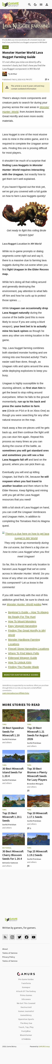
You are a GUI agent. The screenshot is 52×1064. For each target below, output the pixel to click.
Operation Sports (26, 1019)
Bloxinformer (26, 1035)
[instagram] (12, 937)
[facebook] (26, 937)
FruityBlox (26, 1031)
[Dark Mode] (35, 4)
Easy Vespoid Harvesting (22, 626)
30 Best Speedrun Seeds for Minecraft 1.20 (13, 731)
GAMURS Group (44, 1046)
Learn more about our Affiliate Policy (15, 693)
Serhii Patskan (9, 739)
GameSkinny (26, 1015)
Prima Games (26, 995)
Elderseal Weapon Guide (22, 657)
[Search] (29, 4)
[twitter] (19, 937)
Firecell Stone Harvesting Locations (28, 648)
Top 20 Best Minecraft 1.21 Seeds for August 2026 (37, 733)
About (5, 949)
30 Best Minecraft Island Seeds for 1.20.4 (13, 772)
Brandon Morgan (35, 783)
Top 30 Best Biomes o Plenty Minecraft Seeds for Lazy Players (37, 774)
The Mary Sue (26, 1023)
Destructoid (26, 1007)
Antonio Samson (10, 862)
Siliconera (26, 999)
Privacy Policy (8, 957)
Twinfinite (26, 983)
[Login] (47, 4)
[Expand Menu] (41, 4)
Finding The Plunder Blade (23, 667)
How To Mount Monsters (22, 621)
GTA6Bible (26, 1039)
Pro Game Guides (26, 979)
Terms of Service (9, 953)
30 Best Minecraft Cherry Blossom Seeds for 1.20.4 (13, 854)
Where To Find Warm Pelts (23, 653)
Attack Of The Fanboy (26, 991)
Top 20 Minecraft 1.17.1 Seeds (37, 815)
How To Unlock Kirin (19, 662)
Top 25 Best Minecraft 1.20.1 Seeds (12, 816)
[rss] (5, 937)
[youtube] (34, 937)
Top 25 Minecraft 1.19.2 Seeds (37, 853)
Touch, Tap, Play (26, 1027)
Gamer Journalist (26, 1011)
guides (24, 604)
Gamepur (26, 987)
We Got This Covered (26, 1003)
